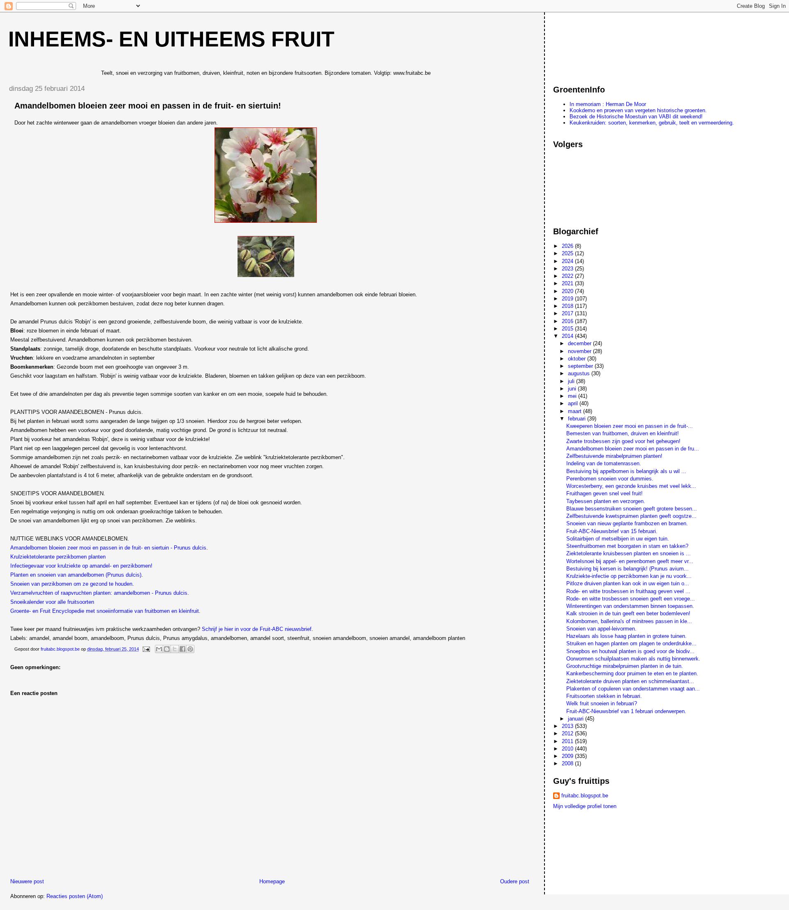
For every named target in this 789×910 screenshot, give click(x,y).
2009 (568, 756)
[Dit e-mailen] (159, 649)
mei (573, 396)
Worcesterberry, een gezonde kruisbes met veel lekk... (631, 486)
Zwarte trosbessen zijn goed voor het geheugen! (623, 441)
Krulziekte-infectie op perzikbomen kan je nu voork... (629, 576)
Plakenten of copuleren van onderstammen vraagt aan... (633, 689)
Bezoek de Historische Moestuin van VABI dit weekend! (636, 116)
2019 (568, 299)
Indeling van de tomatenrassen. (603, 463)
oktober (577, 359)
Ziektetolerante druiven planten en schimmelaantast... (630, 681)
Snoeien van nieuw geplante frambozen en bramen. (627, 523)
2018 (568, 306)
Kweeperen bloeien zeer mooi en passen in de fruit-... (629, 426)
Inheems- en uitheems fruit (171, 39)
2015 (568, 329)
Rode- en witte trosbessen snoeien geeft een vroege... (630, 599)
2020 (568, 291)
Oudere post (514, 881)
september (581, 366)
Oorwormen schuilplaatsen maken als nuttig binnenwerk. (633, 659)
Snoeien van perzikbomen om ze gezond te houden (71, 584)
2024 (568, 261)
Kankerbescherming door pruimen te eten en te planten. (632, 673)
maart (575, 411)
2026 (568, 246)
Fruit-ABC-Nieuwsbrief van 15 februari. (612, 531)
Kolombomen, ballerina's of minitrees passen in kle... (629, 621)
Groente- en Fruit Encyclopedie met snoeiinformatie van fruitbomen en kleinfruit (104, 611)
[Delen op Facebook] (182, 649)
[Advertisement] (590, 45)
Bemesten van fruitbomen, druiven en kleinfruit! (622, 433)
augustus (579, 373)
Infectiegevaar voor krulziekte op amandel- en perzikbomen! (81, 566)
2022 (568, 276)
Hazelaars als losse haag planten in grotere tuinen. (626, 636)
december (580, 343)
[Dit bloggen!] (167, 649)
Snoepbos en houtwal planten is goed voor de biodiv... (630, 651)
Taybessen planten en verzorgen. (605, 501)
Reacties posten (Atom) (74, 896)
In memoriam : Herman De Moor (608, 104)
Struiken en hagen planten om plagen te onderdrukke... (631, 643)
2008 (568, 763)
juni (573, 389)
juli (572, 381)
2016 (568, 321)
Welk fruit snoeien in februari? (601, 703)
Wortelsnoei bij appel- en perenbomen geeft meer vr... (629, 561)
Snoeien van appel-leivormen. (601, 629)
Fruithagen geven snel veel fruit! (604, 493)
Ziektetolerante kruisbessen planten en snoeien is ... (628, 553)
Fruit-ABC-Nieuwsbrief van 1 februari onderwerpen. (626, 711)
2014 (568, 336)
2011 (568, 741)
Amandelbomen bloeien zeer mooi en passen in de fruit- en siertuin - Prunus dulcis (108, 548)
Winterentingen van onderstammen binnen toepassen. (630, 606)
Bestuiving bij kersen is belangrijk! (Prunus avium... (627, 569)
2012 (568, 733)
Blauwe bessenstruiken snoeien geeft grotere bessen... (631, 509)
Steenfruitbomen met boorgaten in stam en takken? (627, 546)
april (573, 403)
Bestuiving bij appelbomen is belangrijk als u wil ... (626, 471)
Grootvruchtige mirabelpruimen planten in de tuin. (624, 666)
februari (577, 419)
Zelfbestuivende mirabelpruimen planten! (614, 456)
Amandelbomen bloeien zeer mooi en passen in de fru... (632, 449)
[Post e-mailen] (145, 649)
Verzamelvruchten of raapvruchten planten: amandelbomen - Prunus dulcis (98, 593)
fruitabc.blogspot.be (584, 795)
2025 (568, 253)
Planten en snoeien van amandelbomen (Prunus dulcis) (75, 575)
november (580, 351)
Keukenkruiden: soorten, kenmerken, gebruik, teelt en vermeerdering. (652, 123)
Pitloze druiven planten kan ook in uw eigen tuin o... (627, 583)
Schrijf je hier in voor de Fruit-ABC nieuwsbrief (256, 629)
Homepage (272, 881)
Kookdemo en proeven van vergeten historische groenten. (638, 110)
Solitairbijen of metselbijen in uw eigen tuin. (617, 539)
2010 (568, 749)
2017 (568, 313)
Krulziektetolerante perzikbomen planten (58, 557)
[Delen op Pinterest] (190, 649)
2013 (568, 726)
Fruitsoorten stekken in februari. (604, 696)
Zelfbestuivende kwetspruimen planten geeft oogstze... (631, 516)
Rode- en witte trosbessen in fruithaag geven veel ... (628, 591)
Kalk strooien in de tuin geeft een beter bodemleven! (628, 613)
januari (576, 719)
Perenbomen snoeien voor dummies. (609, 479)
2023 (568, 269)
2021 (568, 283)
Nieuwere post (27, 881)
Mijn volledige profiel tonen (584, 806)
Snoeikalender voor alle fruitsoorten (52, 602)
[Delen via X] (175, 649)
